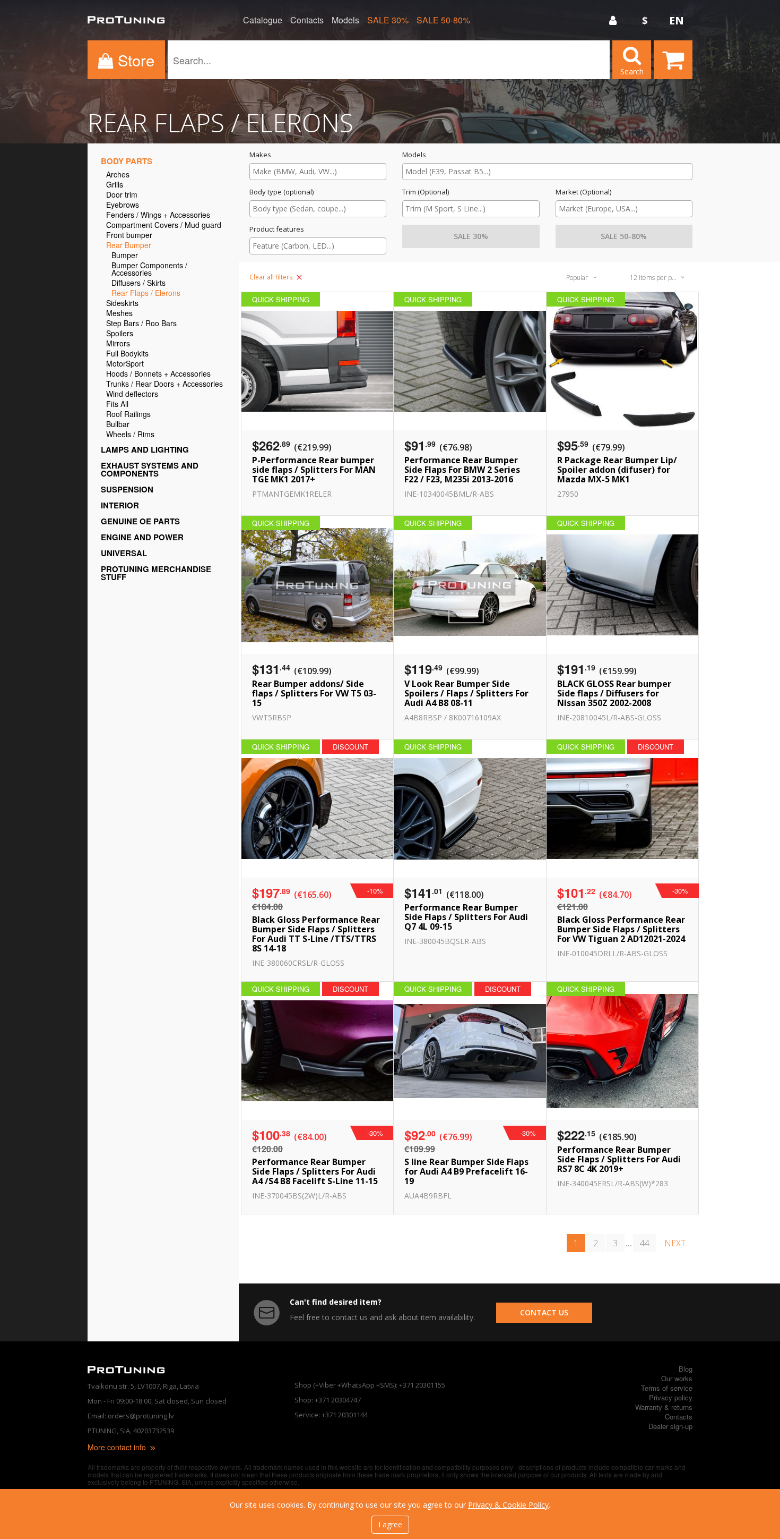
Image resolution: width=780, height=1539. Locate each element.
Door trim (121, 195)
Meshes (119, 313)
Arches (117, 175)
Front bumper (129, 235)
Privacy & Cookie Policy (508, 1505)
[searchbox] (318, 171)
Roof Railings (128, 414)
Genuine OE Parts (140, 521)
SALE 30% (388, 20)
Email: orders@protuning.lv (131, 1416)
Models (345, 20)
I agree (390, 1524)
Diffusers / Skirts (138, 283)
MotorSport (125, 364)
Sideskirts (122, 303)
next (675, 1243)
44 (644, 1243)
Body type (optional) (281, 192)
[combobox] (317, 171)
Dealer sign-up (670, 1426)
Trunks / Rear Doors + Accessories (164, 384)
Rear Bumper (128, 245)
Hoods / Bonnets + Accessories (158, 374)
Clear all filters (271, 277)
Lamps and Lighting (145, 449)
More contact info (118, 1447)
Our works (676, 1378)
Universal (124, 553)
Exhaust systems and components (149, 469)
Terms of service (666, 1388)
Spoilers (119, 333)
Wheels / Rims (130, 434)
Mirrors (118, 343)
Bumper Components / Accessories (149, 269)
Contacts (307, 20)
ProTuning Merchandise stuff (156, 573)
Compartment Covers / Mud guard (163, 225)
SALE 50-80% (443, 20)
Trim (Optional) (425, 192)
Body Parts (126, 161)
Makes (260, 154)
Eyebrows (122, 205)
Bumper (124, 255)
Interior (120, 505)
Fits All (117, 404)
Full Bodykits (127, 354)
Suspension (127, 489)
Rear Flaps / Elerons (145, 293)
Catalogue (262, 20)
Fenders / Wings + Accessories (158, 215)
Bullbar (117, 424)
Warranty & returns (663, 1407)
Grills (114, 185)
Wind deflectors (132, 394)
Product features (276, 229)
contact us (544, 1312)
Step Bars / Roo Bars (141, 323)
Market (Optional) (583, 192)
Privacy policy (670, 1397)
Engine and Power (142, 537)
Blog (685, 1369)
